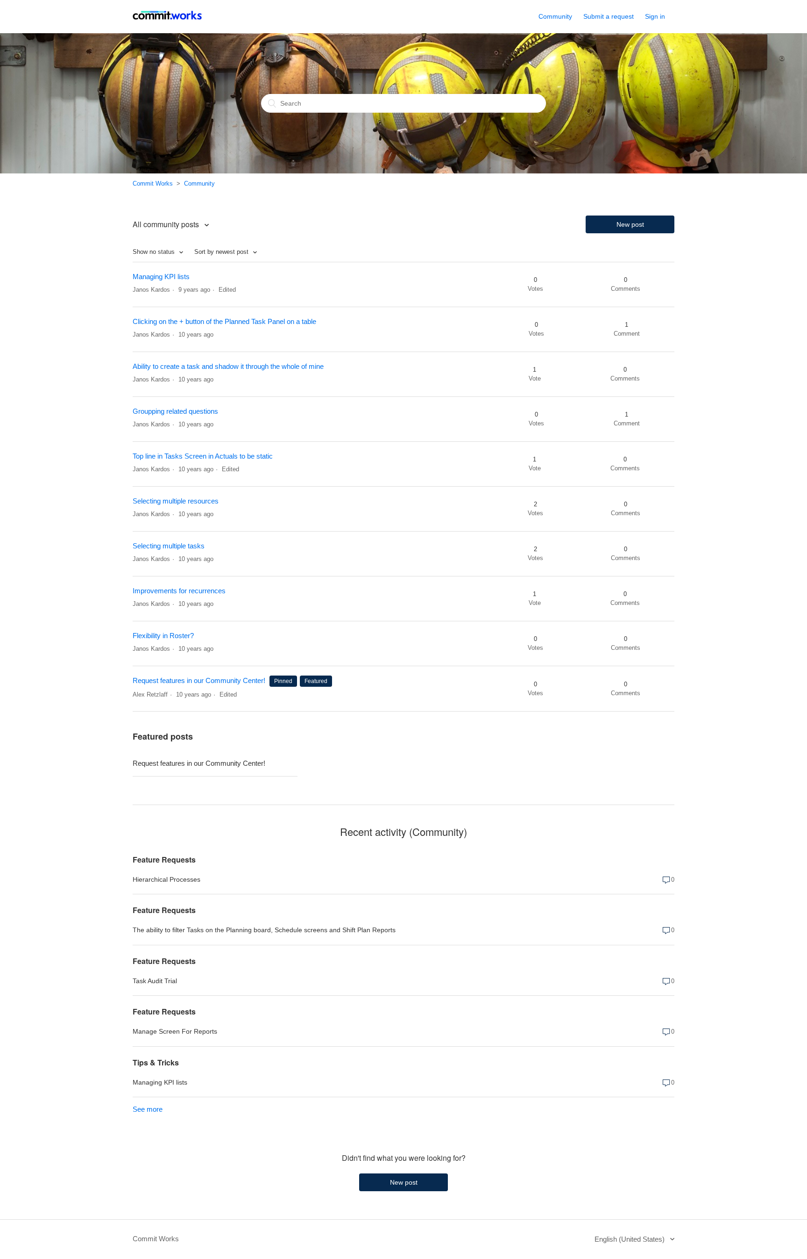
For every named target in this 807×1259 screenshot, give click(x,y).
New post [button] (630, 224)
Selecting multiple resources (176, 501)
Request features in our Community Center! (199, 680)
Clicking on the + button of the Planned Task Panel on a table (224, 321)
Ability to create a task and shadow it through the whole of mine (228, 366)
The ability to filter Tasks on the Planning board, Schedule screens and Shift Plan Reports (264, 930)
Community (555, 16)
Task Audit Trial (155, 981)
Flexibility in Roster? (163, 636)
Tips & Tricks (156, 1062)
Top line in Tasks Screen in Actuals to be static (203, 456)
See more (148, 1109)
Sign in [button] (655, 16)
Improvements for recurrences (179, 591)
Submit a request (608, 16)
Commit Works (153, 183)
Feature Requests (164, 859)
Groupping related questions (175, 411)
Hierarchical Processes (166, 879)
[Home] (167, 21)
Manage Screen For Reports (175, 1031)
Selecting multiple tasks (169, 546)
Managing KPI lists (161, 277)
